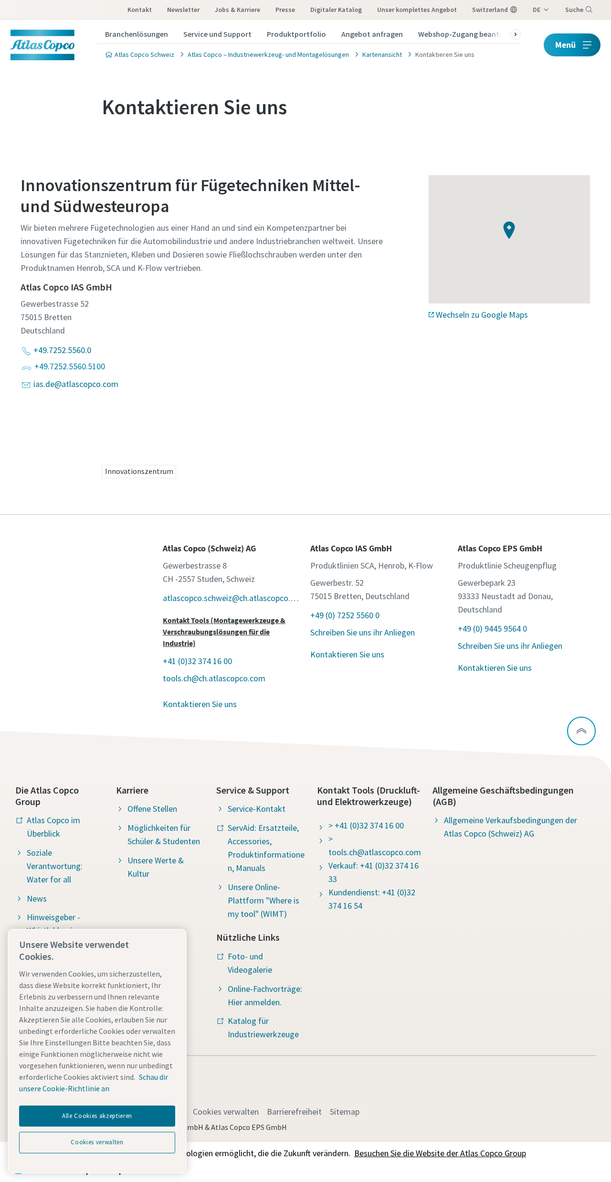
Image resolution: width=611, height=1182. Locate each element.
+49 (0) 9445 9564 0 (492, 628)
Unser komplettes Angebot (417, 9)
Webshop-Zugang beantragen (468, 34)
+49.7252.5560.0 (62, 349)
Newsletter (183, 9)
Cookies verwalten (226, 1111)
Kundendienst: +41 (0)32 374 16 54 (371, 899)
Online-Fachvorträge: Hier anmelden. (265, 995)
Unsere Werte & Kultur (155, 867)
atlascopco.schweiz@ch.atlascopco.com (232, 597)
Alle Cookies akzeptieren (97, 1116)
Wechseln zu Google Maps (482, 314)
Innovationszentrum (139, 471)
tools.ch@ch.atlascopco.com (214, 678)
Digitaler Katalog (336, 9)
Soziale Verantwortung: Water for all (55, 866)
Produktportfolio (296, 34)
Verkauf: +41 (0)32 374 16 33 (373, 872)
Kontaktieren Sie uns (200, 703)
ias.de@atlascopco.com (75, 383)
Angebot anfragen (372, 34)
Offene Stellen (152, 808)
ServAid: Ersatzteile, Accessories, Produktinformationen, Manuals (266, 847)
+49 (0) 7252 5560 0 (344, 615)
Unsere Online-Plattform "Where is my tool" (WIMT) (263, 900)
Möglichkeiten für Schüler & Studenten (163, 834)
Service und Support (217, 34)
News (37, 898)
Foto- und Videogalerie (250, 963)
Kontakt (139, 9)
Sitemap (344, 1111)
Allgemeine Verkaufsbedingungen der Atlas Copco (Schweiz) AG (510, 827)
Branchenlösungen (136, 34)
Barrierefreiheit (294, 1111)
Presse (285, 9)
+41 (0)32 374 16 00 (197, 660)
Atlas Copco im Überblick (53, 827)
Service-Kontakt (256, 808)
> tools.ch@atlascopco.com (374, 845)
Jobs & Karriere (237, 9)
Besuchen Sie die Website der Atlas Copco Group (440, 1153)
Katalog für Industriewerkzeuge (263, 1027)
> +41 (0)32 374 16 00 (366, 825)
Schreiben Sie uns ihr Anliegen (362, 632)
